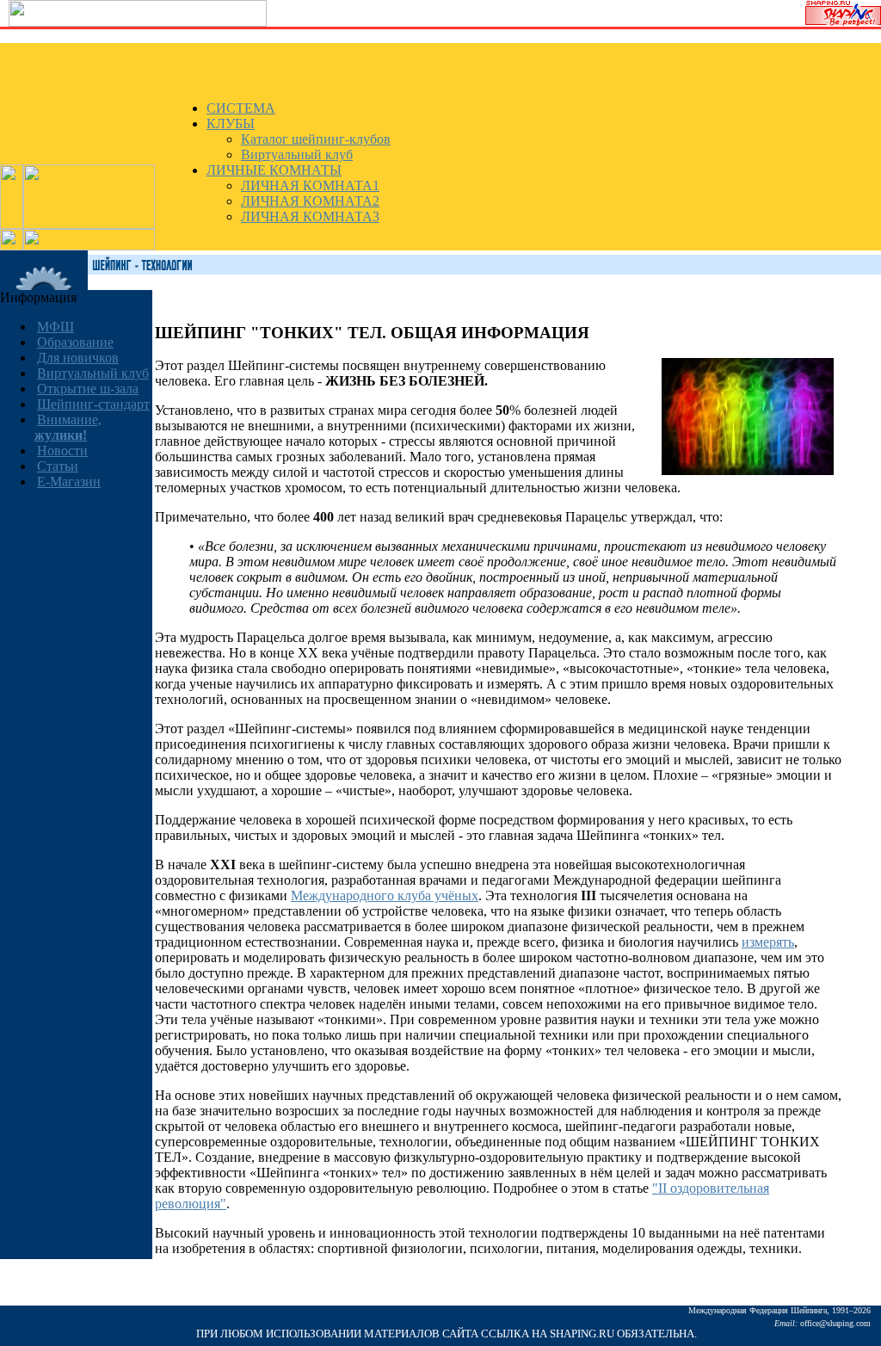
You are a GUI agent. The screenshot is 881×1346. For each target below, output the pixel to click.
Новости (62, 450)
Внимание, (68, 427)
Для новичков (78, 357)
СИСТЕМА (240, 108)
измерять (768, 942)
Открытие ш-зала (88, 388)
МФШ (55, 326)
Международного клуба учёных (384, 895)
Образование (75, 342)
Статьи (57, 466)
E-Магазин (69, 481)
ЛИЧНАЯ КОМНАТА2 (310, 201)
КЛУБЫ (230, 123)
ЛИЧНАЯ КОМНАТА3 (310, 216)
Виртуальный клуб (297, 154)
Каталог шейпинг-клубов (316, 139)
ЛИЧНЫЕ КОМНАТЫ (274, 170)
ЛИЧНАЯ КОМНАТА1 (310, 185)
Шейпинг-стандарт (93, 404)
